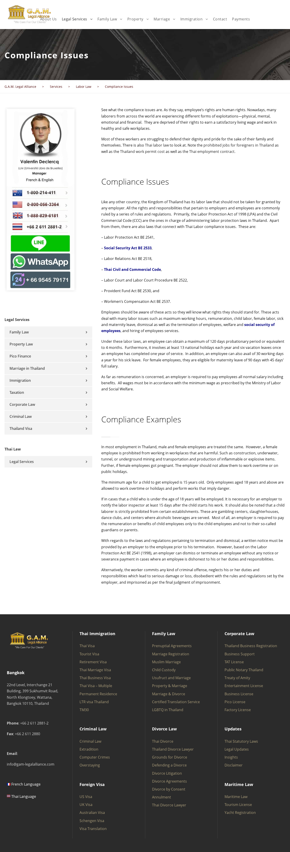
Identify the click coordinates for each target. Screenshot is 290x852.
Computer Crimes (95, 757)
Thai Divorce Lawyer (169, 805)
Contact (220, 19)
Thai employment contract (211, 151)
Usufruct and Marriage (171, 677)
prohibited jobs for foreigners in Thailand (238, 145)
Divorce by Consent (168, 789)
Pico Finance (20, 356)
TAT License (234, 661)
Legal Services (74, 19)
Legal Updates (237, 749)
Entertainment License (244, 685)
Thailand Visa (21, 428)
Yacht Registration (240, 812)
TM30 (84, 709)
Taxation (17, 392)
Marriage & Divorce (168, 693)
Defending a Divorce (169, 765)
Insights (231, 757)
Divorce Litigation (167, 773)
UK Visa (86, 804)
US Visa (86, 796)
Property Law (21, 344)
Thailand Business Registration (251, 645)
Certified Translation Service (176, 701)
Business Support (240, 653)
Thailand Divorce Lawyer (173, 749)
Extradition (89, 749)
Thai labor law (157, 145)
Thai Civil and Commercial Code (132, 269)
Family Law (107, 19)
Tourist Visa (89, 653)
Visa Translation (93, 828)
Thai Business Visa (95, 677)
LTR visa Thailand (94, 701)
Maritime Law (236, 796)
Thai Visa (87, 645)
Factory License (238, 709)
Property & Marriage (169, 685)
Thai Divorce (162, 741)
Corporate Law (22, 404)
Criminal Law (21, 416)
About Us (48, 19)
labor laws (132, 341)
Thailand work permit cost (142, 151)
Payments (241, 19)
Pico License (235, 701)
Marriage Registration (170, 653)
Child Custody (164, 669)
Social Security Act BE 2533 (128, 247)
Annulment (161, 797)
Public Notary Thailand (244, 669)
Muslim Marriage (166, 661)
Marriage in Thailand (27, 368)
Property (135, 19)
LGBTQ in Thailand (167, 709)
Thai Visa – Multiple (96, 685)
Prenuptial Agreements (172, 645)
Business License (239, 693)
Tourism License (238, 804)
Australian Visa (92, 812)
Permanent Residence (98, 693)
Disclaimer (234, 765)
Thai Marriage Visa (95, 669)
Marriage (162, 19)
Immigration (191, 19)
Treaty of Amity (237, 677)
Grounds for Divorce (169, 757)
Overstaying (90, 765)
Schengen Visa (92, 820)
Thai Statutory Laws (241, 741)
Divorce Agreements (169, 781)
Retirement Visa (93, 661)
